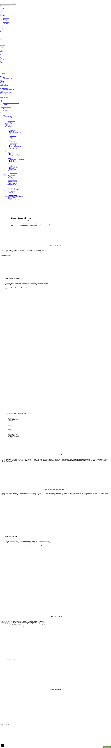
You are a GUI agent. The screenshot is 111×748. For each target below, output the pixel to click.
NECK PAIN (10, 138)
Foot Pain (12, 171)
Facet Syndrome (13, 133)
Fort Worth (10, 117)
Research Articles (8, 126)
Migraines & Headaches (12, 181)
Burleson (9, 122)
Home (12, 220)
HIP (8, 163)
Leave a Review (55, 686)
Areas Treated (5, 128)
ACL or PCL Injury (14, 141)
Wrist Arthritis (13, 149)
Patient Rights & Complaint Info (23, 724)
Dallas (9, 118)
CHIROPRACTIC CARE (13, 191)
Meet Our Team (8, 123)
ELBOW (9, 158)
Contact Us (95, 676)
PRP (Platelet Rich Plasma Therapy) (15, 186)
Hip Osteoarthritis (13, 167)
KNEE (9, 140)
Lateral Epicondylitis (14, 161)
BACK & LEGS (11, 130)
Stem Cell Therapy (11, 188)
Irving (9, 119)
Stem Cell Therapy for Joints (13, 189)
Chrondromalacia (13, 143)
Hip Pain (12, 168)
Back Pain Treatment (12, 192)
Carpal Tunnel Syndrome (15, 148)
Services (4, 174)
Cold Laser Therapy (12, 178)
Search (14, 3)
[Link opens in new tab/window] (53, 690)
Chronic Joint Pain (11, 177)
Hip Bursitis (12, 165)
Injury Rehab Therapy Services (14, 199)
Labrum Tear (13, 169)
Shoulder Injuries (13, 156)
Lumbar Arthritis (13, 134)
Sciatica (11, 137)
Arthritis (9, 176)
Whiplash (10, 198)
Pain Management (22, 220)
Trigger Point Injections (12, 183)
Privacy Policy (14, 724)
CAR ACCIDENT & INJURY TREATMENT (14, 196)
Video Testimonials (9, 125)
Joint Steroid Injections (12, 180)
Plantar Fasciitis (13, 173)
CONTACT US (6, 202)
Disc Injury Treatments (12, 185)
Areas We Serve (8, 116)
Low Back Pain (11, 193)
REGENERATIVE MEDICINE (11, 184)
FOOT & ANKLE (11, 170)
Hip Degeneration (14, 166)
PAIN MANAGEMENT (10, 175)
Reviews (4, 200)
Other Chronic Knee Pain (15, 146)
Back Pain (12, 131)
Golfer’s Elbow (13, 160)
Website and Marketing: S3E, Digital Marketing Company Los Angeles (43, 724)
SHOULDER (10, 152)
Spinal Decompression (12, 195)
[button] (2, 745)
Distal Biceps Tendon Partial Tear (17, 159)
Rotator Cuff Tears (14, 154)
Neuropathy (10, 182)
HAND (9, 147)
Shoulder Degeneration (15, 155)
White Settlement (11, 121)
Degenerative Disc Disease (15, 132)
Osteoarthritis (13, 136)
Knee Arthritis (13, 144)
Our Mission (7, 124)
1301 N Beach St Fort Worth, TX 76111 (55, 715)
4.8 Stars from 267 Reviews (55, 684)
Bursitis (11, 153)
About (4, 115)
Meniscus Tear (13, 145)
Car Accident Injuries (12, 197)
